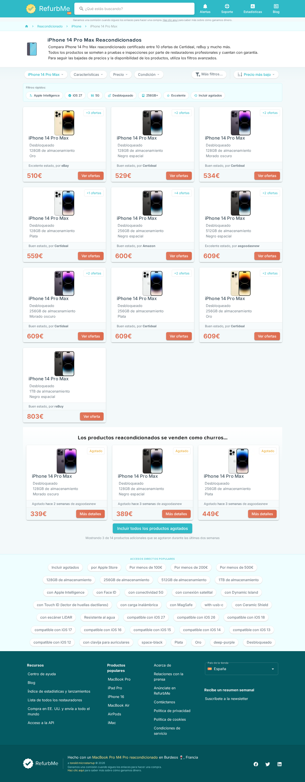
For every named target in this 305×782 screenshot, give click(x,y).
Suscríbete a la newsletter (226, 698)
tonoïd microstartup (82, 763)
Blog (31, 682)
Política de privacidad (172, 710)
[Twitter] (267, 763)
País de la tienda (218, 663)
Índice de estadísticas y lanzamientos (59, 691)
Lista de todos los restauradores (55, 700)
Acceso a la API (41, 722)
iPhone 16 (116, 696)
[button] (46, 74)
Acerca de (162, 665)
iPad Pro (115, 688)
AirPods (114, 714)
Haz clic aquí (170, 20)
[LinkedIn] (279, 763)
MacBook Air (119, 705)
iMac (112, 722)
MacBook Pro (119, 679)
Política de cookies (170, 719)
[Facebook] (256, 763)
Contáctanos (164, 702)
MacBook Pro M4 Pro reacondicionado (125, 757)
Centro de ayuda (42, 674)
